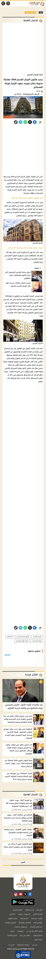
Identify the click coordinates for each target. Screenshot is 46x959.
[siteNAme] (37, 3)
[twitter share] (30, 122)
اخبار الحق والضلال (36, 926)
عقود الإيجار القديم (19, 189)
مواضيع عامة (37, 922)
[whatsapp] (16, 122)
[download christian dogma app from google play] (23, 901)
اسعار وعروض (37, 935)
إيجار (23, 215)
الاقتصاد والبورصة (25, 922)
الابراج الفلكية (12, 935)
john (38, 91)
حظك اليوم (38, 939)
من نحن (34, 944)
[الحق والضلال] (41, 12)
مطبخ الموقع (12, 918)
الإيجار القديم (37, 636)
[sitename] (23, 882)
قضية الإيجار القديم (22, 641)
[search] (3, 3)
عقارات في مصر (25, 935)
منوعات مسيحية (36, 918)
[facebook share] (35, 122)
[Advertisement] (23, 48)
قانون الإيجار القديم (23, 636)
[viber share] (20, 122)
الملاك (20, 183)
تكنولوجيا (20, 931)
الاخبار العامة (30, 12)
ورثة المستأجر (36, 641)
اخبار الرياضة (24, 918)
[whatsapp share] (25, 122)
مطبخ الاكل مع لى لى (34, 931)
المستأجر (39, 193)
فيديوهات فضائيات (20, 926)
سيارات (12, 931)
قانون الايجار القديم (22, 176)
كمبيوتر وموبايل (10, 922)
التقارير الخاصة (17, 910)
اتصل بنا (11, 944)
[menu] (8, 3)
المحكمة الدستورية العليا (24, 202)
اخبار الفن (12, 914)
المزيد (23, 862)
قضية (13, 186)
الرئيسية (39, 910)
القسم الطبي (37, 914)
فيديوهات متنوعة (24, 914)
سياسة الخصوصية (23, 944)
